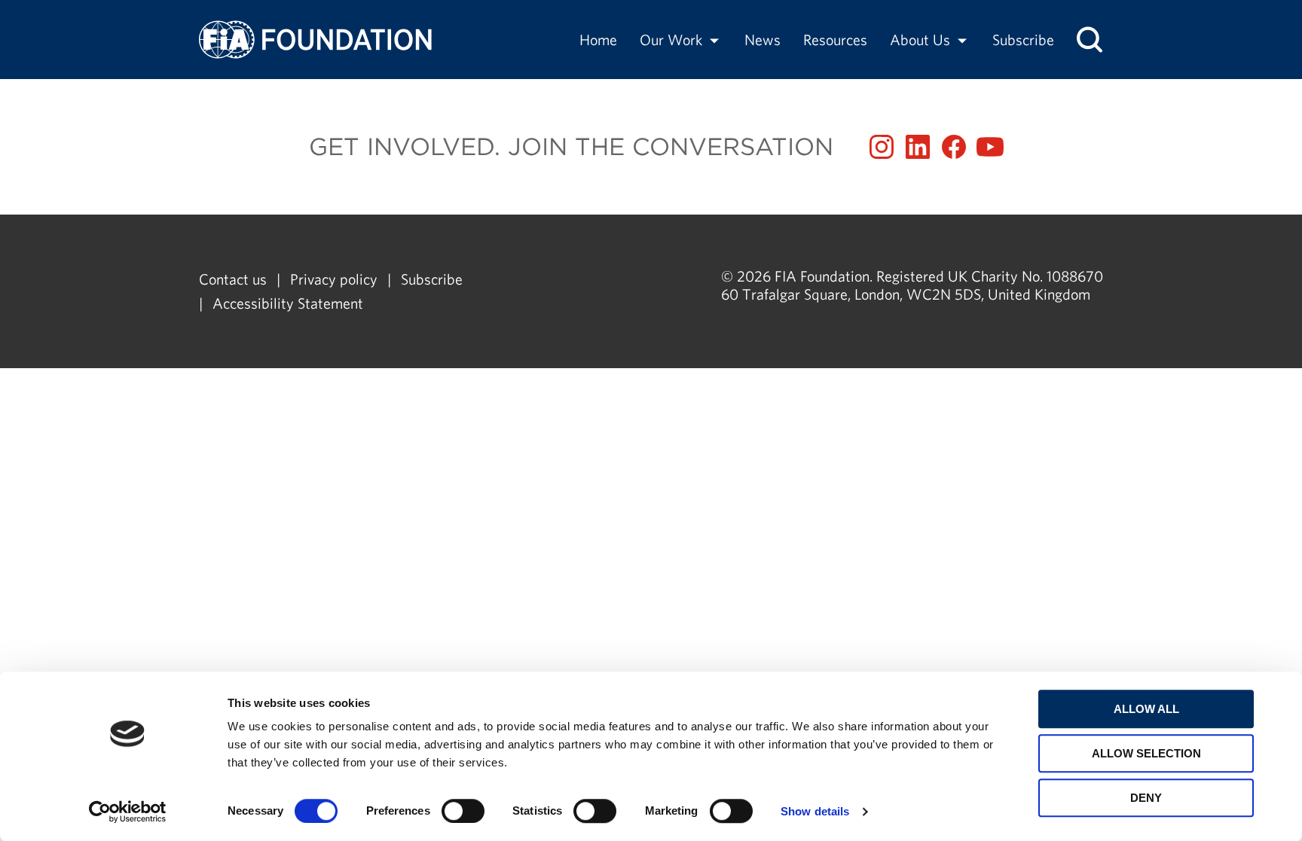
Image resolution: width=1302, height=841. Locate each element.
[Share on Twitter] (918, 147)
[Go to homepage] (315, 39)
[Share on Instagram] (881, 147)
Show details (815, 811)
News (762, 39)
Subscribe (1023, 39)
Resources (835, 39)
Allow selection (1146, 753)
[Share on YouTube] (990, 147)
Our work (671, 39)
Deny (1146, 797)
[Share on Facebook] (954, 147)
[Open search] (1089, 39)
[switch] (463, 811)
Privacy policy (333, 279)
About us (920, 39)
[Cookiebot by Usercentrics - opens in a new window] (128, 811)
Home (598, 39)
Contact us (233, 279)
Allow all (1146, 708)
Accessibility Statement (287, 303)
